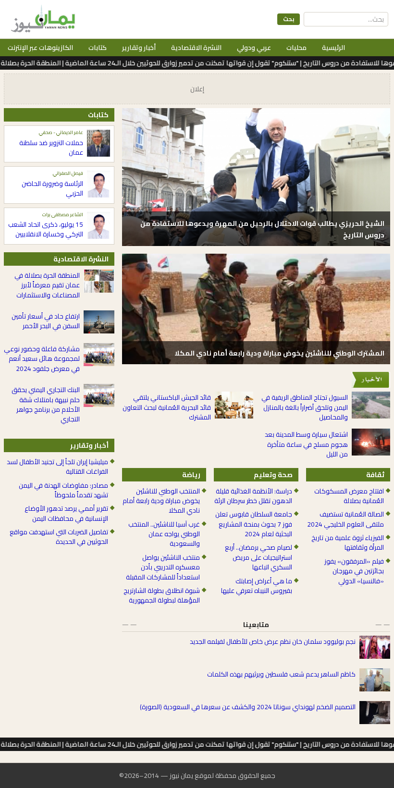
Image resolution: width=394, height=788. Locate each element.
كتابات (97, 47)
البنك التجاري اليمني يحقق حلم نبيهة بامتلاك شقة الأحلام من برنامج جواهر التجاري (46, 404)
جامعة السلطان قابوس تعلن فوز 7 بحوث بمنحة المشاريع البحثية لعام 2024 (253, 524)
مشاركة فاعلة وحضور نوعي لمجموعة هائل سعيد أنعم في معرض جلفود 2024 (42, 358)
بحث (288, 19)
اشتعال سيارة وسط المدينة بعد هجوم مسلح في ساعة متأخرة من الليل (306, 444)
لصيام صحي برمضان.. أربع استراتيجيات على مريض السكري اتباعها (258, 557)
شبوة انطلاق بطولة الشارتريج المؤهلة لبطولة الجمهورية (161, 595)
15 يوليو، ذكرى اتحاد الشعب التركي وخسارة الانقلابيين (45, 229)
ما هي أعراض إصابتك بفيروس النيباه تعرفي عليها (256, 586)
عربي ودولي (254, 47)
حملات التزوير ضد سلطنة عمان (51, 148)
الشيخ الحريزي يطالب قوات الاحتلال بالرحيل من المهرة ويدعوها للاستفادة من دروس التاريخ (262, 229)
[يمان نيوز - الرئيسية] (42, 19)
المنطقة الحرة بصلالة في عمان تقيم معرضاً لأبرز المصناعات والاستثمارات (47, 285)
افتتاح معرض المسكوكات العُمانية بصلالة (349, 496)
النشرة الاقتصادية (196, 47)
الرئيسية (333, 47)
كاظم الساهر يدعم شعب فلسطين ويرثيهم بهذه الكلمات (281, 674)
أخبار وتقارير (139, 47)
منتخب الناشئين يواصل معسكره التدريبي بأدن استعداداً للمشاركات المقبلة (163, 567)
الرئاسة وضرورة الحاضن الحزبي (52, 188)
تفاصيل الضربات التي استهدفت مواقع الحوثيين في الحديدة (59, 537)
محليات (296, 47)
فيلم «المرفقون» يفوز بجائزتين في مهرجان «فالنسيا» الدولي (354, 571)
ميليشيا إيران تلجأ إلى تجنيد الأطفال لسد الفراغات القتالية (57, 467)
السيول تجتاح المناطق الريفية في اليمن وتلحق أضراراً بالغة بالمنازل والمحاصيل (304, 407)
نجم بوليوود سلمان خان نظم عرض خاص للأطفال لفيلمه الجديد (273, 641)
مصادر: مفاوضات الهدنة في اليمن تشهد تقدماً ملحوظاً (63, 490)
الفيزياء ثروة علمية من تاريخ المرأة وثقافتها (347, 543)
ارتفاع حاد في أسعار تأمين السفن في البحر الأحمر (46, 321)
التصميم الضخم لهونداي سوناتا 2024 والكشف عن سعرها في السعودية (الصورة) (248, 707)
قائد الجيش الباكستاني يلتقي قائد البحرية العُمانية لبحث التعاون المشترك (167, 407)
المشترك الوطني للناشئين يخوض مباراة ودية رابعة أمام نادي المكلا (279, 353)
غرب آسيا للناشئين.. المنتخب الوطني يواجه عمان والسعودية (164, 534)
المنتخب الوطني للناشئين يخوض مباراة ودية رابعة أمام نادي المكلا (161, 501)
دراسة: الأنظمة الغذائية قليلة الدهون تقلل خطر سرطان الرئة (253, 496)
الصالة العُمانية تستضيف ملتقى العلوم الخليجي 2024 (345, 519)
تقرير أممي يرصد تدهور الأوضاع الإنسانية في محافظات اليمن (66, 513)
